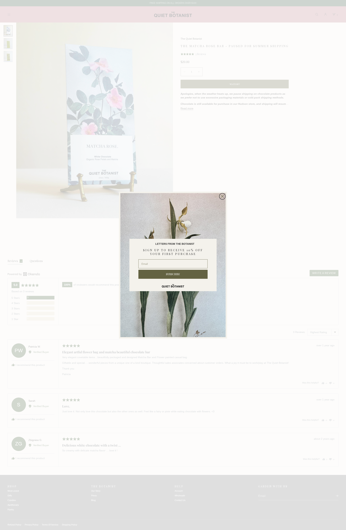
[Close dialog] (222, 196)
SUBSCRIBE (173, 274)
